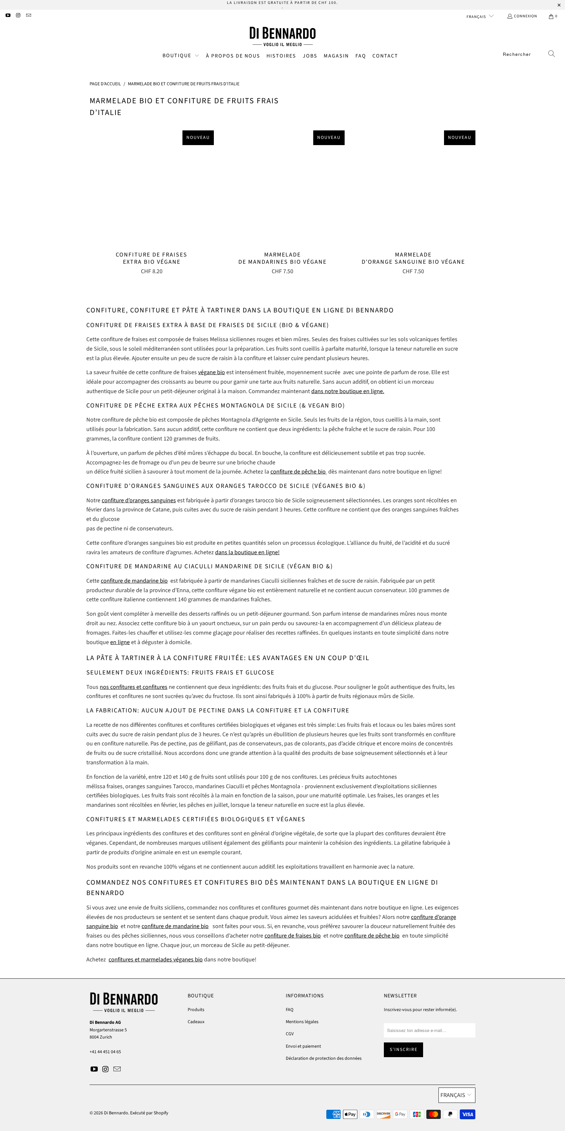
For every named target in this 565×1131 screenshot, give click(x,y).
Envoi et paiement (303, 1046)
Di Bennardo (116, 1113)
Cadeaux (196, 1022)
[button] (181, 56)
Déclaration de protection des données (324, 1058)
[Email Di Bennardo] (28, 16)
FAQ (289, 1009)
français (477, 17)
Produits (196, 1009)
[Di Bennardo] (282, 36)
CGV (290, 1034)
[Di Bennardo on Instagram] (18, 16)
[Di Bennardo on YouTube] (7, 16)
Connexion (525, 16)
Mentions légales (302, 1022)
